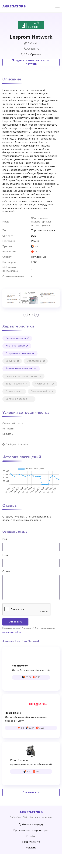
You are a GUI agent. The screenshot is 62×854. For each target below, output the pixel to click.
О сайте (31, 836)
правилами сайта (11, 632)
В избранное (33, 54)
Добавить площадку (31, 824)
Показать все (31, 792)
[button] (29, 314)
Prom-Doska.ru (19, 760)
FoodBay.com (20, 665)
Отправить (15, 621)
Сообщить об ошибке (17, 444)
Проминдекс (13, 713)
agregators (14, 6)
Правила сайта (31, 842)
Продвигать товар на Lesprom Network (31, 62)
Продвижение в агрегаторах (31, 830)
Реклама (31, 847)
